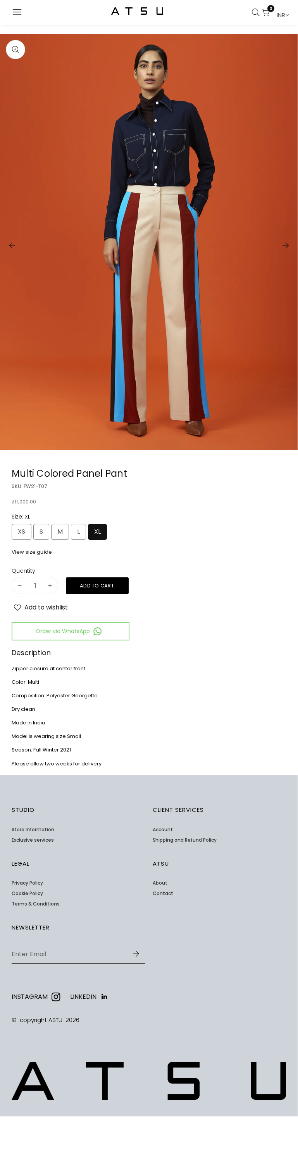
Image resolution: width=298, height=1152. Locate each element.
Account (163, 829)
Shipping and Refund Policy (185, 840)
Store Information (33, 829)
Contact (163, 893)
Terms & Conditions (36, 904)
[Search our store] (257, 12)
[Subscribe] (136, 953)
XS (23, 533)
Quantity (23, 571)
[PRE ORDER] (97, 585)
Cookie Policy (27, 893)
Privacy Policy (27, 883)
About (160, 883)
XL (99, 533)
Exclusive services (33, 840)
